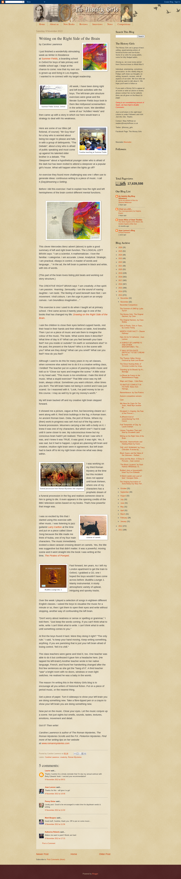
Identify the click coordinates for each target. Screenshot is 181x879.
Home (42, 24)
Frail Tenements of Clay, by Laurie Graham (130, 426)
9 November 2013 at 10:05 (55, 794)
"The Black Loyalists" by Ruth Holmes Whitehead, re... (131, 466)
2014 (120, 291)
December (124, 298)
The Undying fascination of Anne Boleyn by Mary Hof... (131, 483)
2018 (120, 277)
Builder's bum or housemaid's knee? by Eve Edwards (131, 471)
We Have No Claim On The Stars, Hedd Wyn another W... (130, 406)
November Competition (128, 305)
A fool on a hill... (125, 209)
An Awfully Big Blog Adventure (126, 197)
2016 (120, 284)
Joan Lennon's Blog (126, 230)
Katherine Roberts (52, 832)
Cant (121, 400)
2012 (120, 526)
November (124, 302)
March (123, 514)
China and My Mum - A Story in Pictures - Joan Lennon (132, 460)
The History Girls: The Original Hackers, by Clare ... (131, 315)
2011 (120, 530)
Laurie (47, 771)
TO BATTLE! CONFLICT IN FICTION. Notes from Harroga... (130, 387)
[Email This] (75, 753)
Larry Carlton (55, 527)
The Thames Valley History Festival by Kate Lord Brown (132, 359)
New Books (69, 24)
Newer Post (42, 854)
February (124, 518)
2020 (120, 269)
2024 (120, 255)
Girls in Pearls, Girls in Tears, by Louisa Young (131, 327)
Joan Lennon (50, 787)
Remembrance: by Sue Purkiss (132, 393)
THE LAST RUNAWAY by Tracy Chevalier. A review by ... (132, 448)
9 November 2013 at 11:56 (55, 824)
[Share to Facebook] (82, 753)
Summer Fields (50, 58)
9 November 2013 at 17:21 (55, 838)
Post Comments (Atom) (56, 859)
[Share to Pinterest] (85, 753)
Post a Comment (48, 843)
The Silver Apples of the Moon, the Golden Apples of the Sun (130, 223)
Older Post (104, 854)
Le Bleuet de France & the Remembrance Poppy (130, 376)
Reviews (84, 24)
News (110, 24)
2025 (120, 251)
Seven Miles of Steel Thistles (130, 220)
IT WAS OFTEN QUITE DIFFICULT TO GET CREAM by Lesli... (132, 353)
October (123, 488)
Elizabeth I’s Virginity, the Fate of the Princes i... (132, 412)
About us (54, 24)
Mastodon (127, 142)
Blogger (95, 874)
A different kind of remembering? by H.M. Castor (129, 419)
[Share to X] (80, 753)
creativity (63, 757)
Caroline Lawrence (52, 757)
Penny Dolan (50, 801)
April (122, 510)
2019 (120, 273)
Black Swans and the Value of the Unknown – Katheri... (131, 454)
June (122, 503)
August (123, 496)
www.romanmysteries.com (55, 743)
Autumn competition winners (131, 396)
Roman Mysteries (75, 757)
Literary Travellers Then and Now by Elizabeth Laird (130, 431)
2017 (120, 280)
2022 (120, 262)
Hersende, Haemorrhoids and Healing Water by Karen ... (131, 443)
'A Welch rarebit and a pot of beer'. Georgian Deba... (131, 477)
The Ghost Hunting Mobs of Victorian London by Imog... (131, 365)
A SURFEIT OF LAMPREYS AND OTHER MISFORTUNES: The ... (131, 345)
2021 (120, 266)
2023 (120, 258)
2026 (120, 247)
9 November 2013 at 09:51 (55, 780)
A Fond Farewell (124, 232)
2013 (120, 295)
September (124, 492)
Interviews (97, 24)
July (122, 499)
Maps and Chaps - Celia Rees (131, 381)
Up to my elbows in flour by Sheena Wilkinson (128, 201)
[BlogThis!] (77, 753)
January (123, 521)
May (122, 507)
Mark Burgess (50, 818)
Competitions (124, 24)
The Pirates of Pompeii (57, 555)
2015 (120, 288)
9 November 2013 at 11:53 (55, 810)
